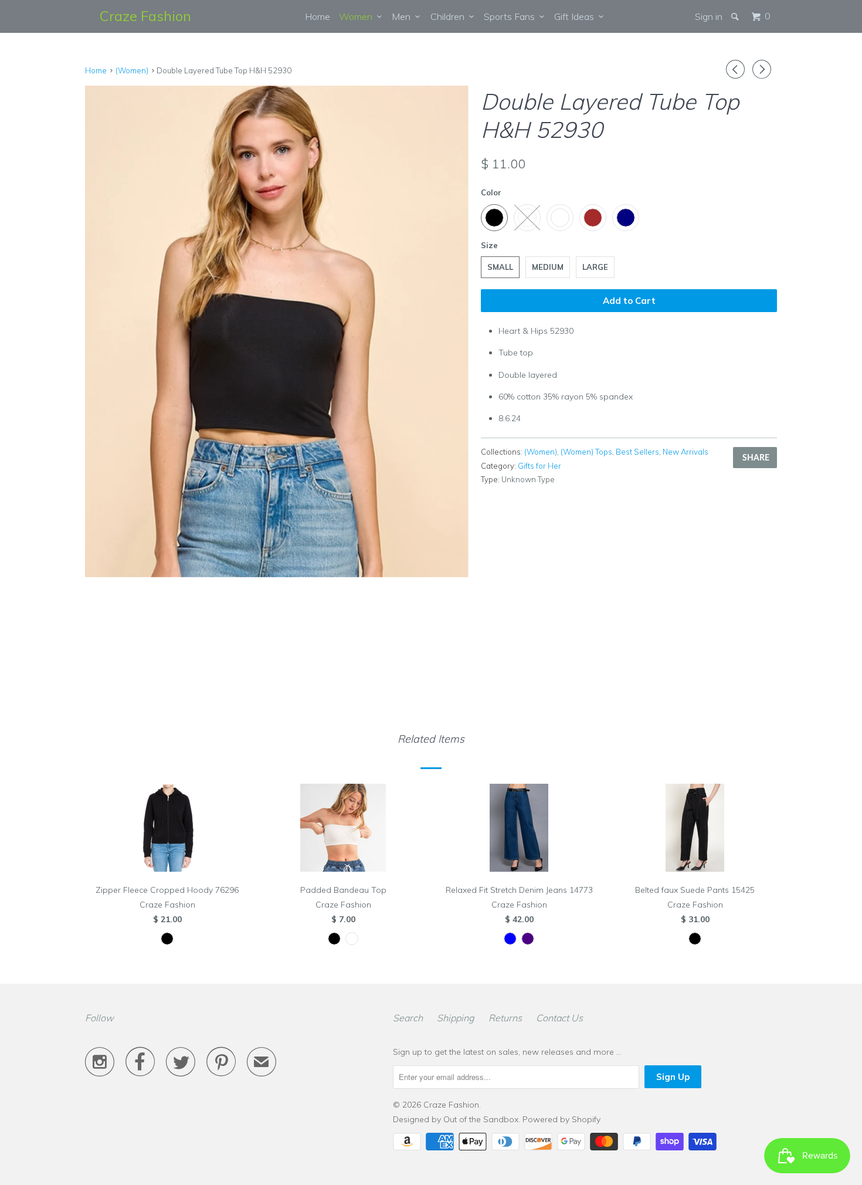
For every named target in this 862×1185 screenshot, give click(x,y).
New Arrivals (685, 451)
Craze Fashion (145, 16)
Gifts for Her (539, 465)
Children (449, 16)
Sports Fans (511, 16)
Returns (505, 1018)
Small (500, 267)
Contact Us (559, 1018)
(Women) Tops (586, 451)
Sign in (708, 16)
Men (403, 16)
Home (317, 16)
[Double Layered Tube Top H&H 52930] (277, 331)
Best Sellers (637, 451)
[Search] (736, 16)
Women (358, 16)
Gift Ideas (576, 16)
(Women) (540, 451)
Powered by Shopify (561, 1119)
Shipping (455, 1018)
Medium (548, 267)
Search (408, 1018)
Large (595, 267)
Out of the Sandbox (480, 1119)
